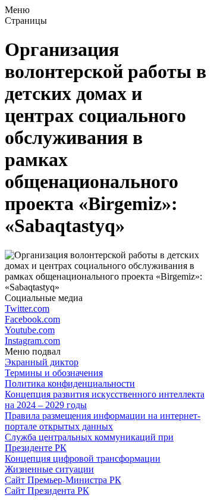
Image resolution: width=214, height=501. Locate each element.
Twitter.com (27, 308)
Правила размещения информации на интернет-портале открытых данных (102, 421)
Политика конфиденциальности (70, 383)
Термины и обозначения (54, 373)
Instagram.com (32, 341)
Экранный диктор (41, 362)
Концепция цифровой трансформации (82, 458)
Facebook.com (32, 319)
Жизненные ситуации (49, 469)
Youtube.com (30, 330)
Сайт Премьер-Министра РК (63, 480)
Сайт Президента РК (47, 491)
